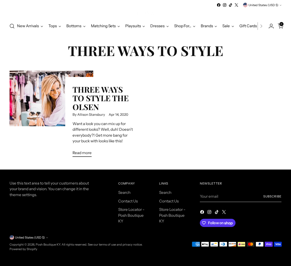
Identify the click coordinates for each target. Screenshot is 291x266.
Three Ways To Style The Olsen (101, 98)
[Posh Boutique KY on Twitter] (236, 5)
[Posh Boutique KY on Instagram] (225, 5)
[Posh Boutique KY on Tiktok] (230, 5)
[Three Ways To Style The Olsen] (51, 115)
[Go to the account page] (269, 26)
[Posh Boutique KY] (145, 13)
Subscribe (272, 196)
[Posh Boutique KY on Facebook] (219, 5)
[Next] (261, 26)
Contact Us (128, 201)
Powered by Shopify (23, 249)
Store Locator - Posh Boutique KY (131, 215)
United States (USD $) (263, 5)
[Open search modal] (12, 26)
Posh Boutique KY (48, 244)
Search (124, 192)
